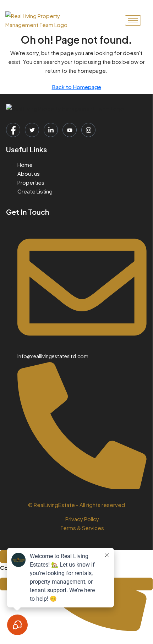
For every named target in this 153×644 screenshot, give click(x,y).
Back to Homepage (76, 86)
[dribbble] (69, 130)
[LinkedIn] (51, 130)
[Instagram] (88, 130)
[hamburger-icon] (133, 20)
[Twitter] (32, 130)
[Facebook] (13, 130)
